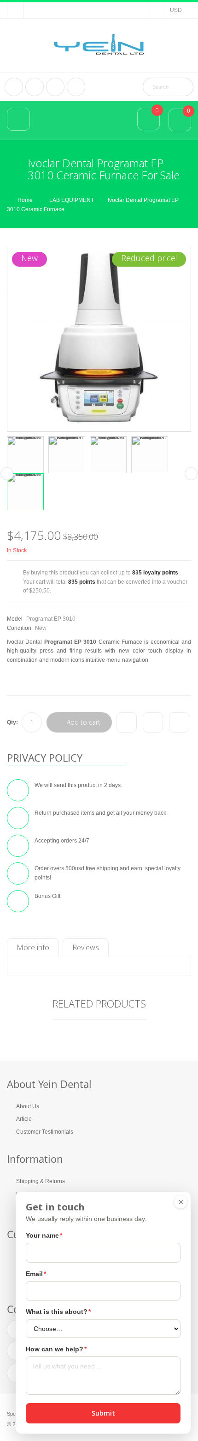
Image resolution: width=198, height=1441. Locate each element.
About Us (27, 1106)
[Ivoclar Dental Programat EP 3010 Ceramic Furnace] (25, 454)
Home (25, 200)
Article (24, 1119)
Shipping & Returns (40, 1181)
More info (33, 947)
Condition (19, 628)
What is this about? (58, 1311)
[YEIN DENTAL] (99, 44)
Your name (44, 1235)
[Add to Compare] (126, 722)
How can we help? (56, 1349)
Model (15, 619)
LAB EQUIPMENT (71, 200)
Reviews (85, 947)
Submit (103, 1413)
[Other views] (6, 473)
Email (36, 1273)
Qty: (12, 722)
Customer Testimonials (44, 1132)
